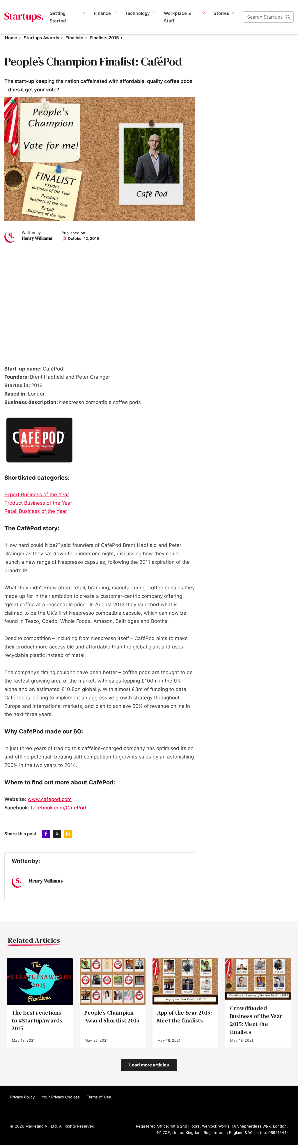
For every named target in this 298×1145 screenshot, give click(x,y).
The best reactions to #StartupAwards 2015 (37, 1020)
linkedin (68, 834)
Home (11, 38)
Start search (288, 17)
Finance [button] (102, 13)
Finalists (74, 38)
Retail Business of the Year (35, 511)
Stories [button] (221, 13)
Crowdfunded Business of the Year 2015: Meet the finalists (256, 1020)
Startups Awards (41, 38)
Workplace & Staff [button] (177, 17)
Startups (24, 17)
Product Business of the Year (38, 503)
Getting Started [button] (57, 17)
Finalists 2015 (104, 38)
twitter (57, 834)
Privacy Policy (22, 1097)
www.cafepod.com (50, 799)
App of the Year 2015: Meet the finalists (184, 1017)
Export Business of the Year (36, 494)
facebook (46, 834)
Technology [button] (137, 13)
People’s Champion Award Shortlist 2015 (111, 1017)
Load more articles (149, 1065)
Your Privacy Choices (61, 1097)
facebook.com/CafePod (58, 808)
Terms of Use (99, 1097)
